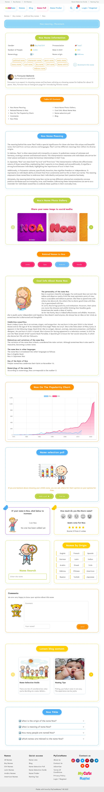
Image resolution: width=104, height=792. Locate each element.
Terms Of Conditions (58, 771)
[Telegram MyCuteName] (96, 761)
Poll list (62, 496)
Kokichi (62, 264)
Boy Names (17, 2)
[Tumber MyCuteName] (92, 761)
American (90, 571)
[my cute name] (85, 775)
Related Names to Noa (19, 110)
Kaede (79, 264)
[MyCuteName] (10, 8)
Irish (90, 565)
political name (19, 60)
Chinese (76, 571)
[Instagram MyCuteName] (73, 761)
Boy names (17, 16)
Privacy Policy (59, 775)
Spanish (90, 553)
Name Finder (34, 773)
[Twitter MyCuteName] (82, 761)
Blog (56, 116)
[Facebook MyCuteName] (78, 761)
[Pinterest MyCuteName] (87, 761)
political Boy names (31, 16)
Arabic (62, 565)
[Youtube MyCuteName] (87, 766)
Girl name (50, 64)
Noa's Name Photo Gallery (64, 107)
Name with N (63, 64)
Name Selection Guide (79, 2)
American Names (11, 777)
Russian (63, 577)
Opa (45, 264)
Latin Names (9, 770)
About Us (57, 760)
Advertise (57, 766)
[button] (13, 227)
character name (34, 60)
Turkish (76, 577)
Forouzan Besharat (25, 76)
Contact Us (58, 763)
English (62, 553)
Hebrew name (39, 68)
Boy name (39, 64)
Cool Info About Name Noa (65, 110)
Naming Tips (94, 2)
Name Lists (33, 760)
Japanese (90, 577)
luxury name (16, 64)
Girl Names (28, 2)
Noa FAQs (14, 119)
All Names (8, 760)
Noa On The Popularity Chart (22, 113)
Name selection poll (62, 113)
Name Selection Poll (37, 766)
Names (7, 2)
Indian (90, 559)
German (62, 559)
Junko (27, 264)
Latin (77, 559)
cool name (28, 64)
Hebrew (62, 571)
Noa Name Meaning (17, 107)
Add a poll (43, 496)
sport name (49, 60)
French (76, 553)
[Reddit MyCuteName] (82, 766)
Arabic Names (10, 773)
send (82, 627)
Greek (76, 565)
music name (61, 60)
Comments (14, 116)
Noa (43, 16)
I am (33, 523)
